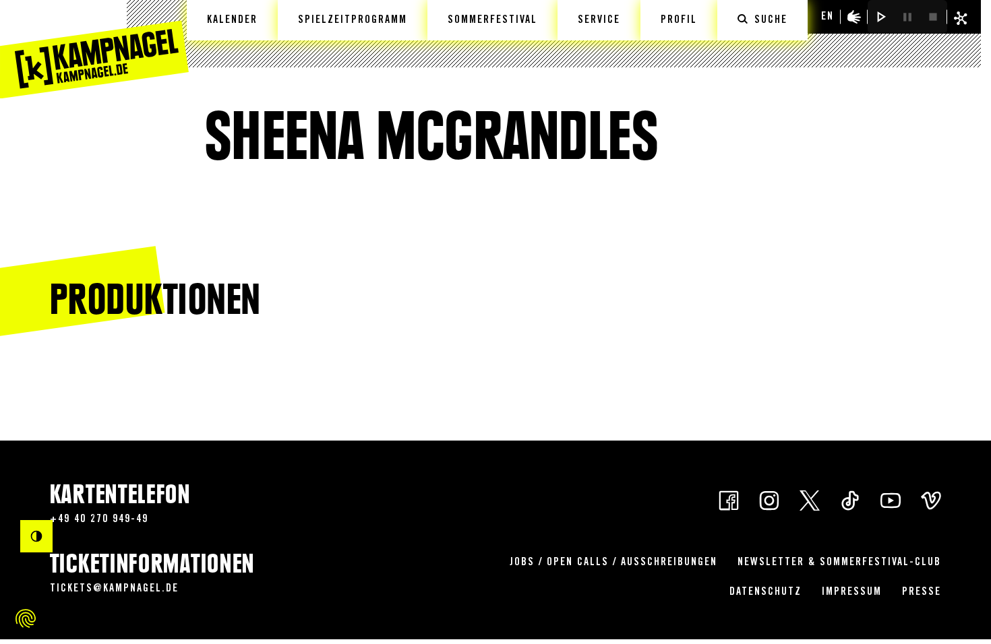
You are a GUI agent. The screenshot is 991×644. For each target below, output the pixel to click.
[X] (810, 500)
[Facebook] (729, 500)
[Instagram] (769, 500)
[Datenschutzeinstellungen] (25, 618)
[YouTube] (890, 500)
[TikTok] (850, 500)
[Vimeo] (931, 500)
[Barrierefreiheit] (854, 17)
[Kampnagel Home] (94, 49)
